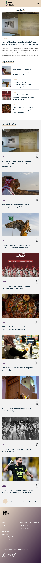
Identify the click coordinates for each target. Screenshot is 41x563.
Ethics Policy (5, 534)
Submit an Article (25, 528)
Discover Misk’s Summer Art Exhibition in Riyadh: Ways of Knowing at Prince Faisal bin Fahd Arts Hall (20, 43)
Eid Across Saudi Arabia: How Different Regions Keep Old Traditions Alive (23, 109)
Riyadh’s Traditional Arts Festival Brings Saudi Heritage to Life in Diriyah (23, 97)
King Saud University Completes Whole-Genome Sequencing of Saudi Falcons (23, 84)
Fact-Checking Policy (8, 537)
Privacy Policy (6, 531)
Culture (5, 38)
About (3, 522)
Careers (4, 525)
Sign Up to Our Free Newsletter (29, 522)
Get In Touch (24, 525)
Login (37, 3)
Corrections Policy (7, 540)
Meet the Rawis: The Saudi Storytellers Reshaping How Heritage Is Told (22, 72)
